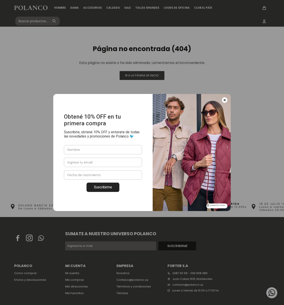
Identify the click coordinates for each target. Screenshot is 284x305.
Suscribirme (103, 187)
